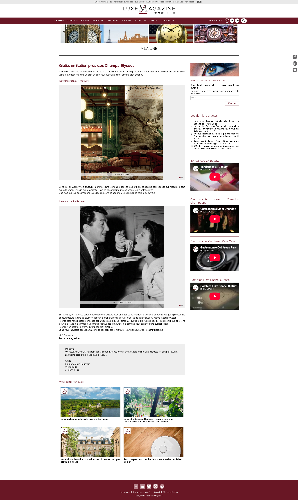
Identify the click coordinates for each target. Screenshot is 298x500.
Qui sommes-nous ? (141, 492)
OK (199, 2)
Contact (157, 492)
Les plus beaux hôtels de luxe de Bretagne (84, 419)
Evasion (85, 20)
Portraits (72, 20)
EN (232, 21)
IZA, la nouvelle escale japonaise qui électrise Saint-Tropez (216, 147)
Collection (140, 20)
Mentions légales (170, 492)
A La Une (59, 20)
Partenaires (125, 492)
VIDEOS (153, 20)
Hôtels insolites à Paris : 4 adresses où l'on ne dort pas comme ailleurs (216, 134)
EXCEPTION (98, 20)
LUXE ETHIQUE (167, 20)
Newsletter (215, 20)
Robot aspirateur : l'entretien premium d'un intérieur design (216, 142)
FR (227, 21)
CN (237, 21)
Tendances (112, 20)
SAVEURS (126, 20)
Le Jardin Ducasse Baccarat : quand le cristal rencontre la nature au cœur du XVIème (148, 420)
